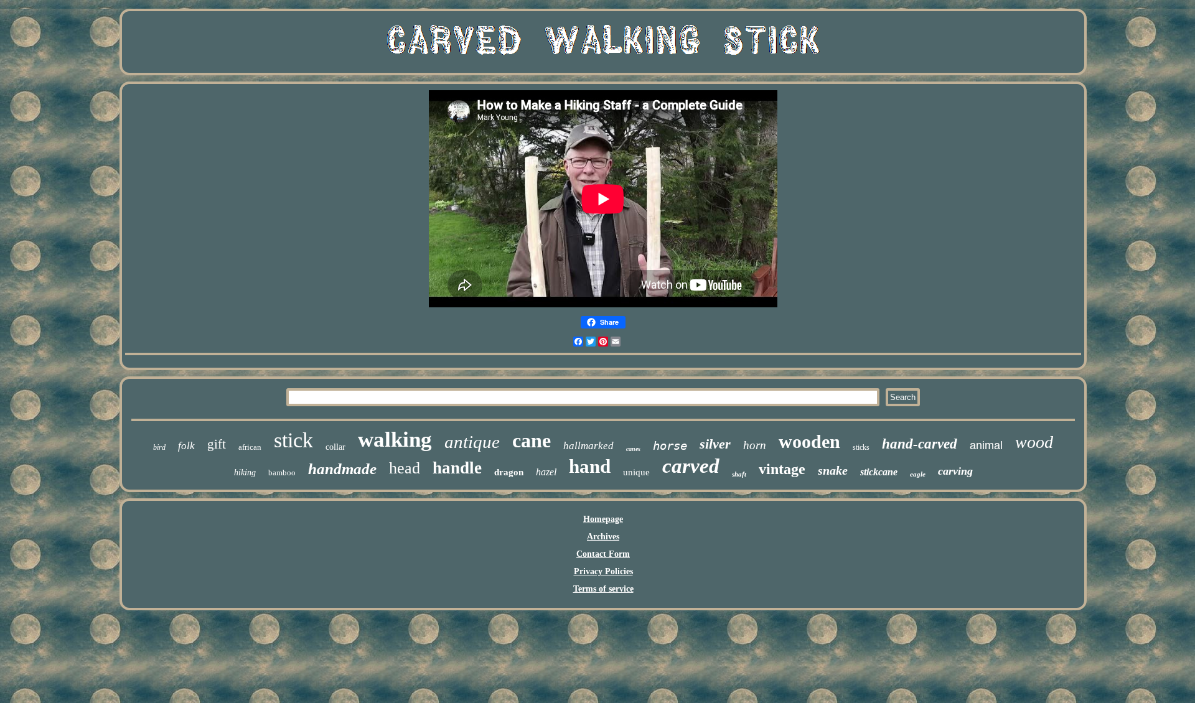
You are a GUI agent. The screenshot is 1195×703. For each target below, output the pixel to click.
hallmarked (588, 446)
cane (531, 440)
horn (754, 445)
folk (186, 446)
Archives (603, 536)
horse (670, 445)
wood (1034, 442)
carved (690, 466)
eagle (918, 474)
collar (335, 447)
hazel (546, 472)
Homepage (603, 519)
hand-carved (919, 444)
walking (395, 439)
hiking (245, 472)
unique (636, 472)
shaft (739, 474)
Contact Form (603, 554)
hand (590, 466)
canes (633, 448)
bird (159, 447)
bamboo (282, 472)
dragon (508, 472)
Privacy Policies (603, 571)
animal (986, 445)
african (249, 447)
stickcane (878, 472)
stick (293, 440)
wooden (809, 441)
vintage (782, 469)
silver (715, 444)
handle (457, 468)
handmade (342, 468)
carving (955, 471)
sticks (861, 447)
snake (833, 470)
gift (216, 444)
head (404, 468)
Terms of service (603, 589)
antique (472, 442)
